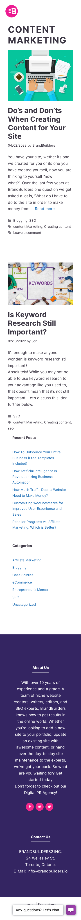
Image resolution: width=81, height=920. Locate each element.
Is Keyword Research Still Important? (32, 323)
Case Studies (23, 575)
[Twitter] (49, 807)
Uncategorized (24, 604)
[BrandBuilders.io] (11, 11)
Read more (45, 208)
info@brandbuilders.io (47, 871)
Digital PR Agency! (40, 792)
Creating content (57, 226)
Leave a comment (27, 232)
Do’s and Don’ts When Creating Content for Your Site (37, 123)
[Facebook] (30, 807)
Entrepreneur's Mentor (30, 590)
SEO (32, 220)
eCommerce (22, 582)
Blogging (20, 220)
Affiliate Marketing (26, 560)
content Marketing (27, 226)
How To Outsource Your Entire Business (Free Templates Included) (36, 458)
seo (11, 428)
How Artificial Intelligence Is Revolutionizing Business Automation (34, 476)
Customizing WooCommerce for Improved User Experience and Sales (37, 508)
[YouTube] (39, 807)
